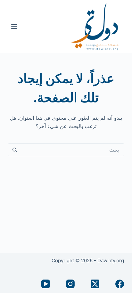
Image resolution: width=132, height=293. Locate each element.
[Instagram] (70, 284)
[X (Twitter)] (95, 284)
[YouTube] (45, 284)
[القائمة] (14, 26)
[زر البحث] (14, 149)
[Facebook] (119, 284)
